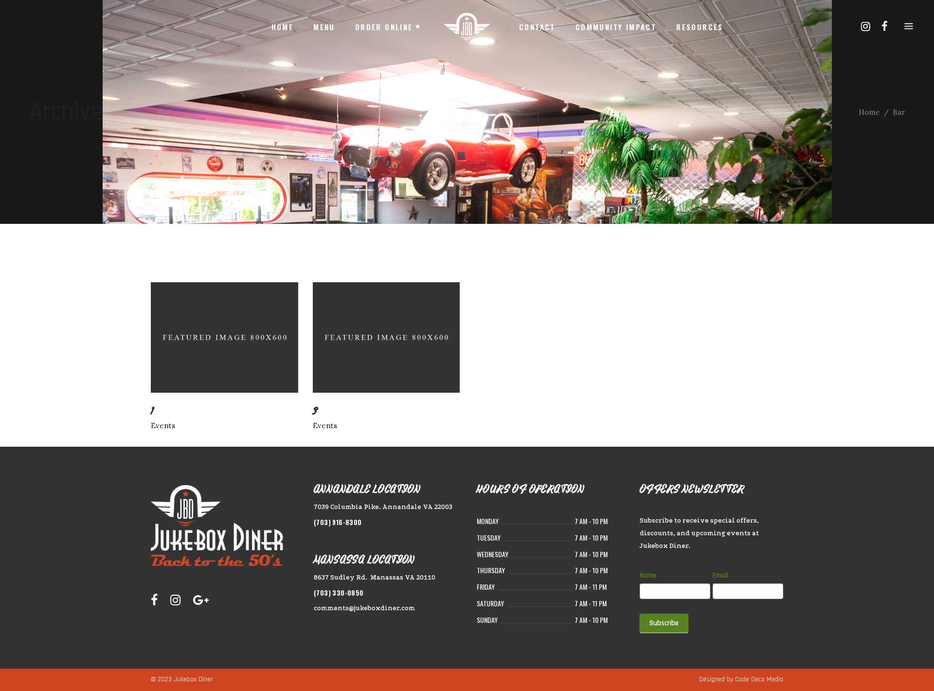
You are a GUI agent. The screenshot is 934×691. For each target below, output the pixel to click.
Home (869, 112)
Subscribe (664, 623)
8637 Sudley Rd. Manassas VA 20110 (374, 577)
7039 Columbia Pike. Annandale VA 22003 (383, 506)
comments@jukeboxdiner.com (364, 608)
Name (648, 575)
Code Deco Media (759, 679)
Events (163, 425)
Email (720, 575)
